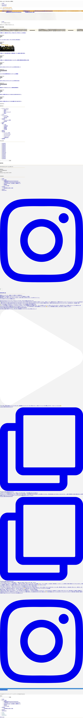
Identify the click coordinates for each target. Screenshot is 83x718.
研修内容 (3, 131)
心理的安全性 (6, 137)
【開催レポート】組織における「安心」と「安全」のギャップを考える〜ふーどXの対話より (13, 32)
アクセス (3, 713)
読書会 (5, 113)
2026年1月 (4, 151)
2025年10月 (4, 152)
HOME (3, 3)
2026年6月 (4, 145)
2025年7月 (4, 155)
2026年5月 (4, 146)
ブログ (3, 114)
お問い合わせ (4, 5)
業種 (2, 123)
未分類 (3, 122)
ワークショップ (4, 115)
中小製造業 (6, 125)
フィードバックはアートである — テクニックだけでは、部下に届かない (10, 39)
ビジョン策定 (6, 116)
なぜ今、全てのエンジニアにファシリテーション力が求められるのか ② (10, 66)
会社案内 (3, 186)
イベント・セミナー (5, 108)
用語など (3, 130)
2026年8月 (4, 143)
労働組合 (5, 127)
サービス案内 (4, 179)
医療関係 (5, 128)
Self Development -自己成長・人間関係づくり (12, 183)
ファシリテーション (7, 134)
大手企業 (5, 129)
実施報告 (3, 118)
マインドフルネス (7, 135)
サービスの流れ (6, 185)
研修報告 (5, 121)
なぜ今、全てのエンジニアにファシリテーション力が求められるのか (9, 80)
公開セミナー (6, 109)
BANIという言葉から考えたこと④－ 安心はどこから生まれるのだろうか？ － (11, 94)
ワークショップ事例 (7, 120)
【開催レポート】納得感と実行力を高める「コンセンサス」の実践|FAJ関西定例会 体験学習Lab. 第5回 (14, 60)
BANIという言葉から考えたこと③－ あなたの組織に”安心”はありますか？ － (11, 101)
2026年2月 (4, 150)
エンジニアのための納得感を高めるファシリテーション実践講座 (9, 73)
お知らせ (3, 189)
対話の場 (5, 117)
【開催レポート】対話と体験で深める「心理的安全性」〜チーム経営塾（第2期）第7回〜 (12, 53)
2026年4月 (4, 148)
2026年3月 (4, 149)
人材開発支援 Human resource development (12, 182)
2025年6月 (4, 156)
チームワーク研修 (7, 132)
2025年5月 (4, 157)
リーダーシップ (6, 136)
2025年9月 (4, 153)
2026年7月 (4, 144)
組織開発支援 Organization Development (13, 12)
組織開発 (3, 138)
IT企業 (5, 124)
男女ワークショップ (7, 111)
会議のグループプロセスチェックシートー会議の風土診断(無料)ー (9, 87)
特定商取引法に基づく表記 (29, 12)
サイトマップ (4, 4)
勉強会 (5, 110)
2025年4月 (4, 158)
